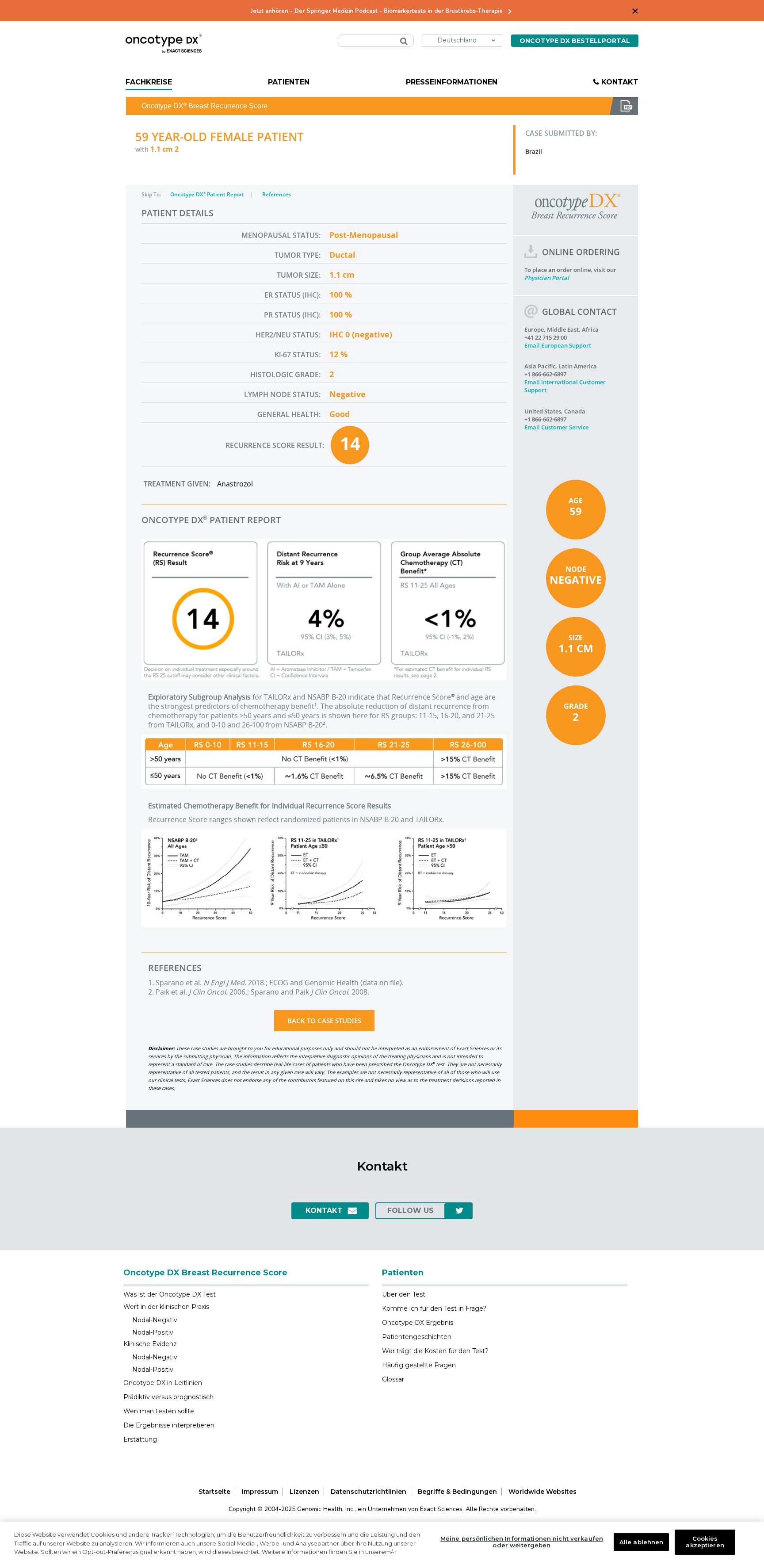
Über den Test (403, 1294)
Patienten (288, 82)
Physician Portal (546, 278)
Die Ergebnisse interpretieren (168, 1425)
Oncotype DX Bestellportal (575, 41)
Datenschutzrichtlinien (368, 1492)
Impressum (260, 1492)
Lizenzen (304, 1492)
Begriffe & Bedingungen (457, 1492)
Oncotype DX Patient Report (207, 194)
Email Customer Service (556, 427)
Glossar (393, 1379)
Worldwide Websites (542, 1492)
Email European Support (557, 345)
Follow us (410, 1210)
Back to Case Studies (324, 1020)
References (276, 194)
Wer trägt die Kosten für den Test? (435, 1351)
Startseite (214, 1492)
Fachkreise (149, 82)
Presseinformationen (451, 82)
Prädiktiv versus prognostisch (168, 1397)
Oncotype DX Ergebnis (417, 1323)
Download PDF (624, 106)
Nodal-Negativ (154, 1320)
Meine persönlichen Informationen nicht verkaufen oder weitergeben (521, 1542)
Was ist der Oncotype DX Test (169, 1294)
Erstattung (140, 1439)
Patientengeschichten (416, 1337)
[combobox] (376, 40)
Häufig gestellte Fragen (419, 1365)
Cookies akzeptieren (705, 1542)
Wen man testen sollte (158, 1411)
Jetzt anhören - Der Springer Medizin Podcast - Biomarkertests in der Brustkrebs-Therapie (377, 11)
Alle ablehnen (641, 1541)
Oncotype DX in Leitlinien (162, 1383)
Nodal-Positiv (152, 1332)
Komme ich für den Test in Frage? (434, 1308)
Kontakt (619, 82)
